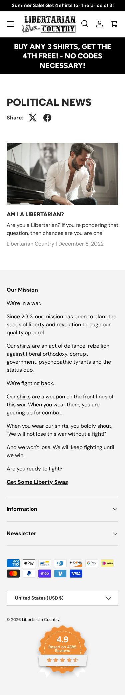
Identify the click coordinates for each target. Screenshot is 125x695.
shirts (24, 396)
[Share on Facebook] (47, 117)
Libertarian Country (40, 619)
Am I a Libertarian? (35, 214)
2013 (27, 316)
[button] (114, 24)
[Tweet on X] (32, 117)
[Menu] (10, 24)
